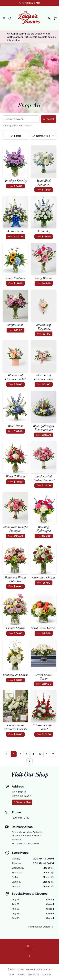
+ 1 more (36, 835)
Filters (17, 135)
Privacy (21, 974)
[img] (52, 868)
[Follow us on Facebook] (29, 956)
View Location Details (39, 926)
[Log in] (49, 18)
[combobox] (43, 136)
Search (50, 119)
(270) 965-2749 (31, 2)
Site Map (47, 974)
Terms (11, 974)
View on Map (23, 802)
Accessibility (33, 974)
